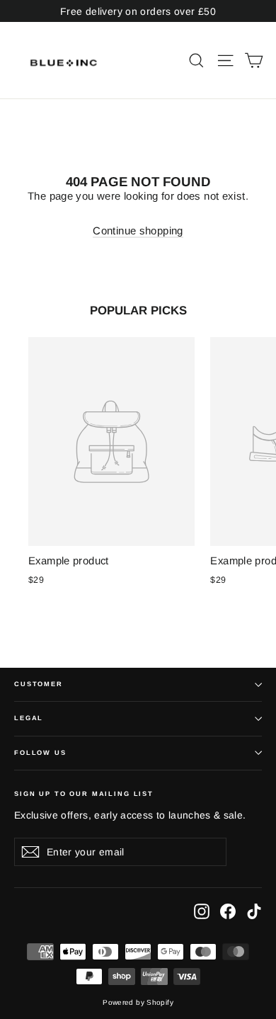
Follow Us (40, 752)
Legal (28, 718)
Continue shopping (138, 230)
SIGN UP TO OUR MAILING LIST (84, 793)
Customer (38, 684)
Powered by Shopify (138, 1002)
